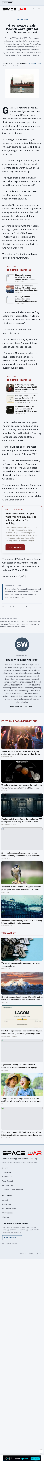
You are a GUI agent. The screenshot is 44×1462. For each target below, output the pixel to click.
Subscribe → (12, 1238)
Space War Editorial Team (16, 63)
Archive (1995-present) (12, 1190)
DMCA (39, 1254)
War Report (7, 1181)
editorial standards (7, 627)
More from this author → (22, 707)
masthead (21, 627)
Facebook (16, 607)
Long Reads (7, 1185)
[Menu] (39, 9)
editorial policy (22, 702)
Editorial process (35, 63)
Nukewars (7, 1177)
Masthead (6, 1204)
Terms (32, 1254)
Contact (6, 1217)
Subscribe (8, 3)
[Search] (33, 9)
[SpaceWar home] (14, 9)
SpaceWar (7, 1172)
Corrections (7, 1213)
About (5, 1200)
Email (25, 607)
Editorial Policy (9, 1208)
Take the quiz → (15, 547)
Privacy (23, 1254)
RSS (15, 1243)
